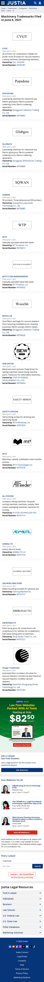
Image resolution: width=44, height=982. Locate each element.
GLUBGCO (7, 144)
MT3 (4, 453)
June (9, 11)
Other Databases (11, 927)
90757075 (21, 467)
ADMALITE (7, 544)
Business (7, 904)
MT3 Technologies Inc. (23, 465)
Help (22, 965)
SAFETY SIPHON (10, 411)
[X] (30, 946)
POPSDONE (7, 93)
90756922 (21, 287)
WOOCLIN (7, 316)
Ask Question (22, 770)
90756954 (21, 383)
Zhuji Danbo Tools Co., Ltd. (24, 636)
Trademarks (12, 8)
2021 (3, 11)
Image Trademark (11, 667)
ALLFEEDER (7, 496)
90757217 (21, 594)
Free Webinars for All (12, 780)
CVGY (5, 48)
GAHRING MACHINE (12, 583)
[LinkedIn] (10, 946)
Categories (23, 8)
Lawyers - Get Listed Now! (22, 874)
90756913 (21, 248)
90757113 (21, 515)
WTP (4, 237)
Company (22, 961)
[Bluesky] (27, 946)
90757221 (21, 639)
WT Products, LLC (20, 245)
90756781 (21, 65)
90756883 (21, 208)
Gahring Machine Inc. (22, 591)
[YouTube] (13, 946)
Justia (3, 8)
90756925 (21, 335)
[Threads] (23, 946)
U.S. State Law (10, 921)
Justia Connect (22, 952)
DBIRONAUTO (9, 622)
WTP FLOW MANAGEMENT (15, 276)
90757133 (21, 555)
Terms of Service (22, 969)
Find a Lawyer (8, 855)
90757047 (21, 425)
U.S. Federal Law (11, 915)
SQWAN (6, 194)
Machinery (33, 8)
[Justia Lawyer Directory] (34, 946)
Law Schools (9, 910)
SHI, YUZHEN (18, 62)
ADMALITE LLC (19, 552)
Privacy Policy (22, 973)
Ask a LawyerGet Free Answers (10, 757)
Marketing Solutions (13, 932)
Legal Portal (22, 957)
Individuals (8, 898)
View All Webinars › (22, 832)
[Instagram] (20, 946)
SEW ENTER (8, 363)
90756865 (21, 166)
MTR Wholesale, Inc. (21, 422)
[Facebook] (16, 946)
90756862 (21, 115)
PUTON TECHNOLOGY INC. (25, 512)
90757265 (21, 690)
